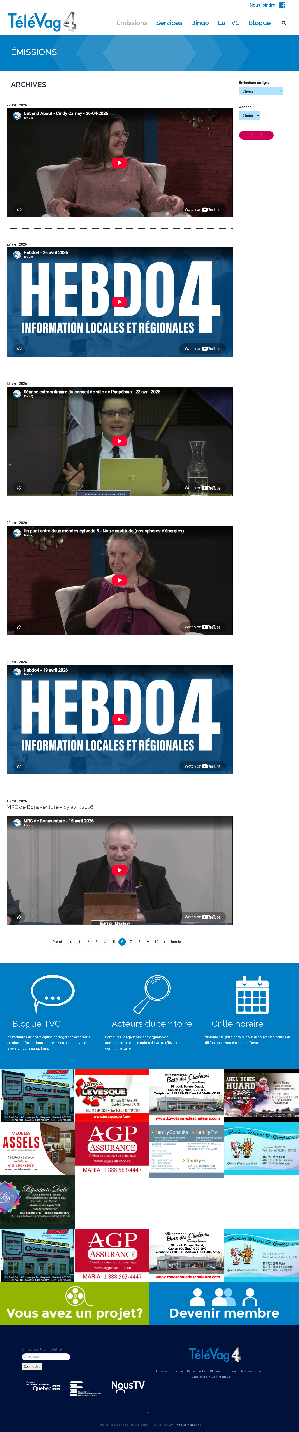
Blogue (259, 23)
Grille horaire (237, 1023)
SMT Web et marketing (185, 1424)
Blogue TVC (36, 1023)
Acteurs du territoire (152, 1023)
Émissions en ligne (254, 83)
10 (156, 942)
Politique (224, 1376)
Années (245, 107)
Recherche (256, 135)
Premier (59, 942)
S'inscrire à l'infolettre (42, 1349)
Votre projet (256, 1371)
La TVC (229, 23)
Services (169, 23)
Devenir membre (234, 1371)
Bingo (200, 23)
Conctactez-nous (203, 1376)
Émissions (131, 23)
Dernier (176, 942)
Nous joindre (262, 5)
